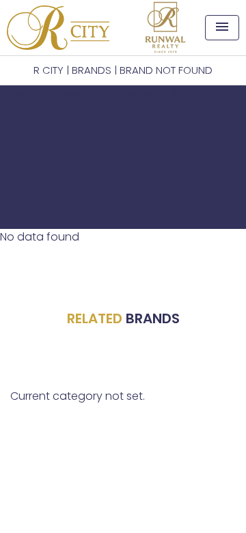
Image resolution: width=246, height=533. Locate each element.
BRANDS (91, 70)
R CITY (48, 70)
